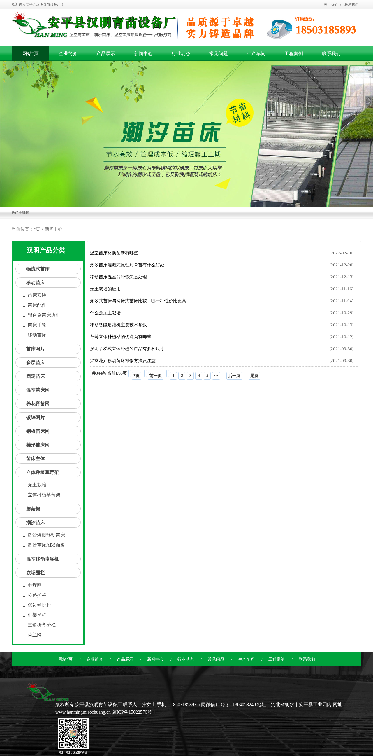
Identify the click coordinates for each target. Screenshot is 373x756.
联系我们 (351, 4)
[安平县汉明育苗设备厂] (47, 697)
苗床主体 (35, 458)
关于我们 (331, 4)
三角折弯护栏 (42, 624)
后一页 (234, 375)
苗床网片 (35, 348)
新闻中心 (155, 659)
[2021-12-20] (222, 265)
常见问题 (216, 659)
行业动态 (185, 659)
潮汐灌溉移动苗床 (46, 534)
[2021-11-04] (221, 300)
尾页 (254, 375)
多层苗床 (35, 362)
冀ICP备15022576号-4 (134, 712)
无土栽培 (37, 484)
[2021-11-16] (221, 289)
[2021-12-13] (222, 277)
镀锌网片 (35, 417)
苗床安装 (37, 295)
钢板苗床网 (38, 431)
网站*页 (30, 53)
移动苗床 (35, 282)
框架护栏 (37, 614)
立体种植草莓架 (42, 472)
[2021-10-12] (222, 336)
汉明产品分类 (46, 250)
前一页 (155, 375)
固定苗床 (35, 376)
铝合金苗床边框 (44, 314)
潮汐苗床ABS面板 (46, 544)
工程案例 (276, 659)
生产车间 (246, 659)
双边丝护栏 (39, 605)
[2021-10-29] (222, 312)
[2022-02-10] (222, 253)
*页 (37, 229)
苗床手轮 (37, 324)
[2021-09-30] (222, 348)
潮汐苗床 (35, 522)
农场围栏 (35, 572)
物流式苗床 (38, 268)
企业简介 (95, 659)
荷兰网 (35, 634)
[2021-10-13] (222, 324)
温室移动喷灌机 (42, 558)
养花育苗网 (38, 403)
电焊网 (35, 585)
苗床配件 (37, 305)
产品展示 (125, 659)
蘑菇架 (33, 508)
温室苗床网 (38, 389)
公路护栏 (37, 595)
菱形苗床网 (38, 444)
